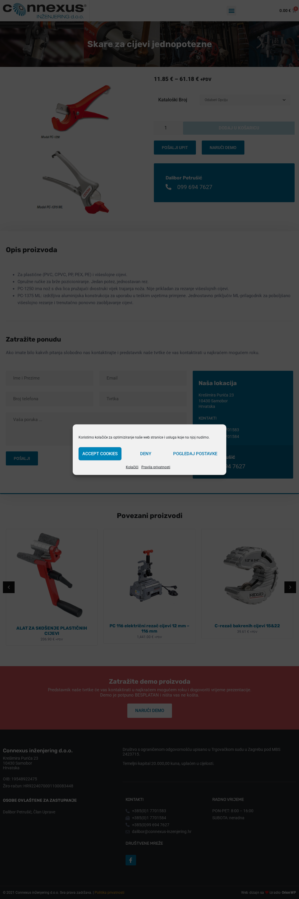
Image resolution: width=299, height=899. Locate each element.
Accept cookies (100, 453)
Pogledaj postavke (195, 453)
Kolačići (132, 467)
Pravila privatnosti (155, 467)
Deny (145, 453)
